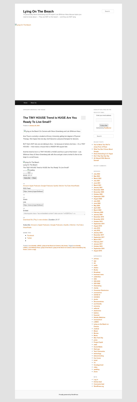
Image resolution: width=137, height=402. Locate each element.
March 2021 (97, 185)
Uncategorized (98, 365)
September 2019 (99, 224)
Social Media (98, 347)
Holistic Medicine (99, 317)
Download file (28, 219)
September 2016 (99, 248)
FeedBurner (107, 128)
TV (95, 363)
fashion (96, 313)
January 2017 (98, 244)
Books (96, 270)
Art (95, 263)
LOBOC (39, 246)
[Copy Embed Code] (24, 217)
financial (96, 315)
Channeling (97, 286)
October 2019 (98, 221)
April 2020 (97, 208)
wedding (96, 369)
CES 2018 (97, 281)
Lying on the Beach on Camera (51, 246)
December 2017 (99, 235)
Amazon (26, 185)
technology (97, 353)
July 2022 (97, 174)
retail (95, 344)
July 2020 (97, 201)
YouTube (67, 185)
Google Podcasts (47, 185)
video (95, 367)
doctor (96, 299)
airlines (96, 259)
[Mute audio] (24, 173)
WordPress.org (99, 386)
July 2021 (97, 181)
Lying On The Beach (38, 11)
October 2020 (98, 194)
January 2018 (98, 233)
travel (95, 360)
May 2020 (97, 205)
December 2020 (99, 190)
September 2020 (99, 196)
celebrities (97, 277)
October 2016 (98, 246)
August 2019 (98, 226)
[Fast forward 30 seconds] (32, 173)
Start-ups (97, 349)
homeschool (98, 320)
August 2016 (98, 251)
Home (25, 103)
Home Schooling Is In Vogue (103, 154)
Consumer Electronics (101, 290)
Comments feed (99, 384)
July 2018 (97, 230)
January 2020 (98, 214)
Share (34, 178)
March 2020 (97, 210)
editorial (96, 308)
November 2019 (99, 219)
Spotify (56, 185)
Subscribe (27, 178)
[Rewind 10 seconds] (26, 173)
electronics (97, 311)
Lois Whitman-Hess (34, 247)
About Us (33, 103)
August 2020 (98, 199)
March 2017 (97, 239)
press (95, 340)
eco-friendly (32, 246)
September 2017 (99, 237)
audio (96, 265)
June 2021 (97, 183)
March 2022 (97, 178)
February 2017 (98, 242)
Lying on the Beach (46, 247)
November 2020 (99, 192)
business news (99, 274)
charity (96, 288)
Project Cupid (98, 342)
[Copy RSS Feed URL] (24, 194)
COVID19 (97, 297)
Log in (96, 379)
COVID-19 (97, 295)
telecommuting (99, 356)
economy (97, 306)
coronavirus (98, 292)
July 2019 (97, 228)
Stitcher (61, 185)
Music (96, 335)
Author (96, 268)
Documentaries (99, 301)
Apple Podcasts (35, 185)
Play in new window (41, 219)
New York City (98, 338)
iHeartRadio (75, 185)
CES (95, 279)
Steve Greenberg (77, 247)
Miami (96, 331)
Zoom (96, 372)
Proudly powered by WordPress (68, 394)
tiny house (64, 246)
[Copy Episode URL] (24, 208)
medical (96, 329)
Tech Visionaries (99, 351)
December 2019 (99, 217)
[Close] (24, 183)
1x (29, 173)
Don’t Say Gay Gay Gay (101, 156)
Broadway (97, 272)
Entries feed (98, 382)
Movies (96, 333)
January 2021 (98, 187)
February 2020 (98, 212)
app (95, 261)
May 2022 (97, 176)
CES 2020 (97, 283)
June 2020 (97, 203)
